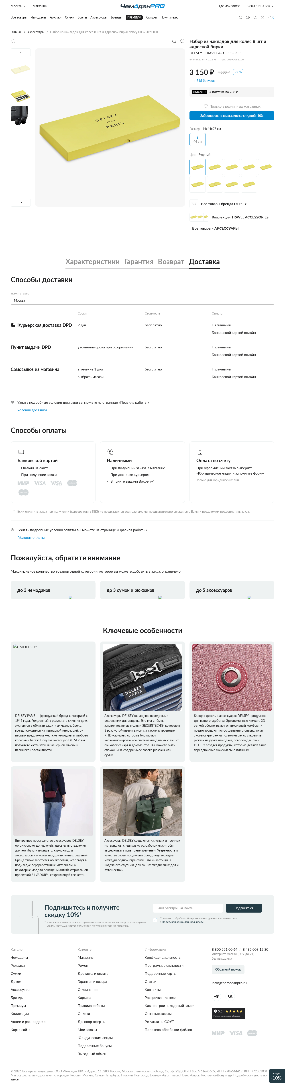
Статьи (150, 981)
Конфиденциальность (163, 957)
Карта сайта (21, 1029)
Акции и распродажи (28, 1021)
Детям (16, 981)
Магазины (40, 6)
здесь (15, 1079)
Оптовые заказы (158, 1013)
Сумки (16, 973)
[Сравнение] (248, 17)
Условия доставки (32, 410)
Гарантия (138, 261)
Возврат (171, 261)
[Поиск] (240, 17)
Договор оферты (92, 1021)
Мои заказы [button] (87, 1029)
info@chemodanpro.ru (229, 983)
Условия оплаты (31, 537)
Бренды (17, 997)
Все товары (19, 17)
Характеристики (92, 261)
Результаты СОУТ (159, 1021)
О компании (88, 989)
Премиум (18, 1005)
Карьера (84, 997)
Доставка (204, 261)
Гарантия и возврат (93, 981)
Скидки (151, 17)
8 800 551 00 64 (224, 949)
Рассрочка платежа (161, 997)
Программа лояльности (164, 965)
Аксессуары (20, 989)
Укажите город (20, 293)
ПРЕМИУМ (134, 17)
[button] (262, 17)
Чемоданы (19, 957)
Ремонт (84, 965)
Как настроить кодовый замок (169, 1005)
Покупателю (169, 17)
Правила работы (91, 1005)
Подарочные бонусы (95, 1045)
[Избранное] (255, 17)
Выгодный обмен (92, 1053)
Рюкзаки (18, 965)
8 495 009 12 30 (255, 949)
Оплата (84, 1013)
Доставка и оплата (93, 973)
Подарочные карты (161, 973)
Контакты (153, 989)
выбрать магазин (92, 376)
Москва (16, 6)
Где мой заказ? (229, 6)
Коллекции (20, 1013)
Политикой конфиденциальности (183, 921)
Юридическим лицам (95, 1037)
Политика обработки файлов (168, 1029)
